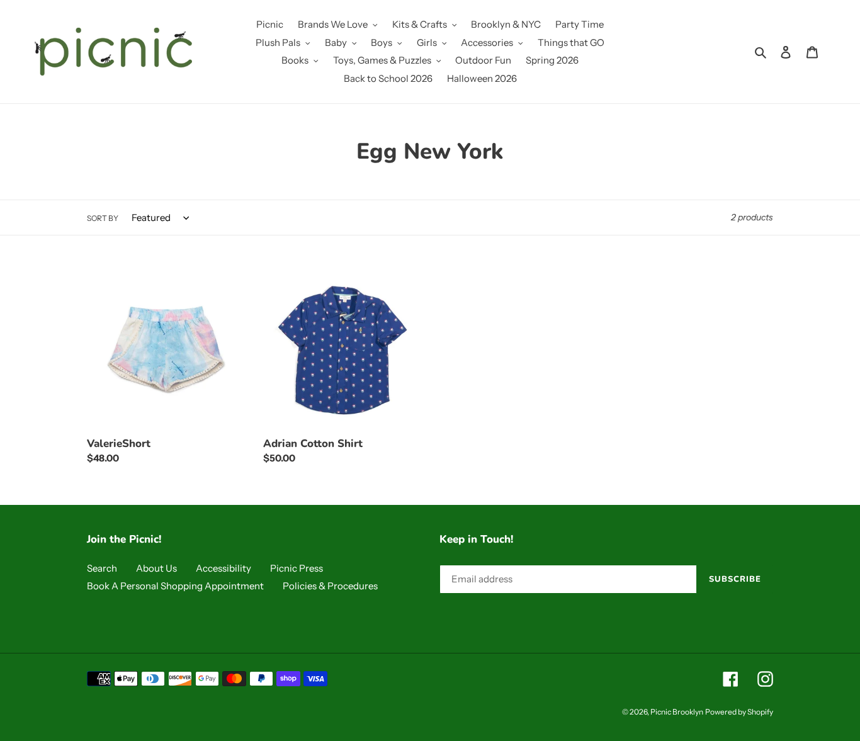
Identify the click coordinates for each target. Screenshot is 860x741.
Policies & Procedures (330, 586)
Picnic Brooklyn (676, 711)
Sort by (102, 218)
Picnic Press (296, 568)
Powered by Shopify (739, 711)
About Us (156, 568)
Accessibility (223, 568)
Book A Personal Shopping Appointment (175, 586)
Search (102, 568)
